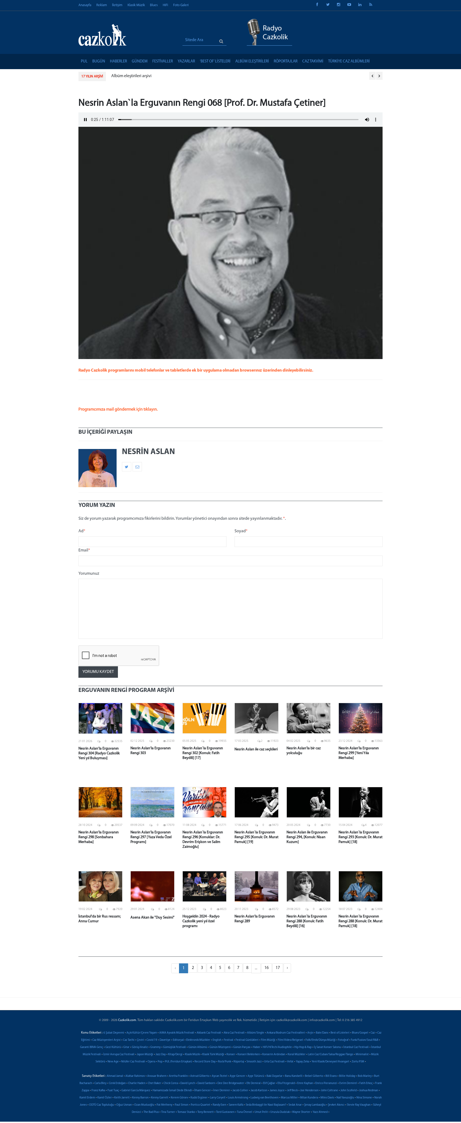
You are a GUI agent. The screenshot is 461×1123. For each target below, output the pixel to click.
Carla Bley (100, 1083)
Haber (256, 1047)
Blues (154, 5)
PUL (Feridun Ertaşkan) (178, 1061)
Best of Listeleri (340, 1032)
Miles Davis (327, 1097)
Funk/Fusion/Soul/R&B (364, 1040)
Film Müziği (268, 1040)
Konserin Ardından (273, 1054)
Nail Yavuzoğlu (345, 1097)
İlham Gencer (202, 1090)
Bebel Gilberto (314, 1076)
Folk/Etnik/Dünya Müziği (320, 1040)
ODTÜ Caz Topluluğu (101, 1105)
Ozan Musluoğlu (144, 1105)
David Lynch (187, 1083)
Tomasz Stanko (186, 1112)
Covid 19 (151, 1040)
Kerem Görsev (179, 1097)
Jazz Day (161, 1054)
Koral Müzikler (296, 1054)
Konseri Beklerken (248, 1054)
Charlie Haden (136, 1083)
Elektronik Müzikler (198, 1040)
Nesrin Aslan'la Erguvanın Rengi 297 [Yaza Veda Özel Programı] (151, 837)
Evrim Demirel (348, 1083)
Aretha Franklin (178, 1076)
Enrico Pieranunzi (326, 1083)
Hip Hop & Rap (303, 1047)
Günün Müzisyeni (220, 1047)
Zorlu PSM (358, 1061)
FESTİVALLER (162, 62)
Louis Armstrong (238, 1097)
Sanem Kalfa (236, 1105)
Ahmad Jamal (115, 1076)
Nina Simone (364, 1097)
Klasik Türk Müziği (213, 1054)
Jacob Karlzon (259, 1090)
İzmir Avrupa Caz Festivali (118, 1054)
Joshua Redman (368, 1090)
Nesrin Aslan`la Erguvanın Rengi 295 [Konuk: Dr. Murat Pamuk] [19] (257, 837)
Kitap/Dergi (175, 1054)
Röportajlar (285, 62)
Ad (81, 531)
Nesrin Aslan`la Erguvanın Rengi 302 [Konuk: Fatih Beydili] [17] (202, 753)
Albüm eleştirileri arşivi (131, 76)
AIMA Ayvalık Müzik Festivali (176, 1032)
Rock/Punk (224, 1061)
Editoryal (178, 1040)
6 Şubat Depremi (114, 1032)
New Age (113, 1061)
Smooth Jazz (254, 1061)
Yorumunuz (88, 574)
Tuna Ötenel (244, 1112)
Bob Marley (365, 1076)
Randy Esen (219, 1105)
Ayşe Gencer (237, 1076)
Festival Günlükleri (247, 1040)
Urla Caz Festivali (274, 1061)
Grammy (155, 1047)
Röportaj (238, 1061)
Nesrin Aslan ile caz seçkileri (256, 749)
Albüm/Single (255, 1032)
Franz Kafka (98, 1090)
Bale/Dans (322, 1032)
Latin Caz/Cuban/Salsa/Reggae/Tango (330, 1054)
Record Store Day (205, 1061)
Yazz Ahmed (320, 1112)
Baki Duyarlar (275, 1076)
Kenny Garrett (159, 1097)
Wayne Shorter (301, 1112)
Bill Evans (331, 1076)
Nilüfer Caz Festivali (133, 1061)
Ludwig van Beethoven (265, 1097)
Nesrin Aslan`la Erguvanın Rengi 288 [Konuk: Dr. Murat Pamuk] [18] (361, 921)
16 (266, 968)
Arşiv (310, 1032)
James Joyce (277, 1090)
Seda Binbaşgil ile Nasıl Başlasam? (266, 1105)
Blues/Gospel (360, 1032)
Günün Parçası (242, 1047)
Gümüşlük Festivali (174, 1047)
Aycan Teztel (219, 1076)
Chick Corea (171, 1083)
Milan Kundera (309, 1097)
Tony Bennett (205, 1112)
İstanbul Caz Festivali (356, 1047)
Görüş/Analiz (140, 1047)
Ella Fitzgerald (286, 1083)
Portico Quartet (200, 1105)
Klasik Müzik (136, 5)
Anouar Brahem (156, 1076)
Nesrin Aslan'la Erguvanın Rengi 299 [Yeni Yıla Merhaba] (359, 753)
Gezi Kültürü (113, 1047)
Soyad (241, 531)
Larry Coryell (217, 1097)
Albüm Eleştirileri (252, 62)
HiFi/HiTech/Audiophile (277, 1047)
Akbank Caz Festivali (209, 1032)
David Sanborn (206, 1083)
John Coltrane (329, 1090)
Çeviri (140, 1040)
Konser (230, 1054)
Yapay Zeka (302, 1061)
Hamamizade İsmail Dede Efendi (172, 1090)
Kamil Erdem (87, 1097)
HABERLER (118, 62)
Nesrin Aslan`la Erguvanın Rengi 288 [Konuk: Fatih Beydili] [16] (307, 921)
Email (84, 550)
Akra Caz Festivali (234, 1032)
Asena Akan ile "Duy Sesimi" (152, 918)
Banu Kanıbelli (294, 1076)
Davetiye (165, 1040)
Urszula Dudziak (280, 1112)
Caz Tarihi (128, 1040)
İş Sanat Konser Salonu (327, 1047)
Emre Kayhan (305, 1083)
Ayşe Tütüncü (256, 1076)
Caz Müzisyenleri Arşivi (106, 1040)
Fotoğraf (343, 1040)
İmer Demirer (221, 1090)
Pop (160, 1061)
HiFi (165, 5)
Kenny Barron (140, 1097)
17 (278, 968)
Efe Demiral (254, 1083)
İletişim (117, 5)
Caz (373, 1032)
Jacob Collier (240, 1090)
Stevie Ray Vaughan (359, 1105)
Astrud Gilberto (199, 1076)
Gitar (126, 1047)
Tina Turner (168, 1112)
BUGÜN (98, 62)
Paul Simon (181, 1105)
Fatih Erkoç (366, 1083)
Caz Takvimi (312, 62)
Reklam (101, 5)
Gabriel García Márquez (135, 1090)
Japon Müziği (145, 1054)
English (217, 1040)
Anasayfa (84, 5)
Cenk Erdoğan (117, 1083)
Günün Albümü (197, 1047)
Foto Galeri (181, 5)
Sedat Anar (295, 1105)
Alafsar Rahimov (135, 1076)
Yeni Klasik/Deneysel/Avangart (330, 1061)
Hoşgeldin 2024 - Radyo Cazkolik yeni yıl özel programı (201, 921)
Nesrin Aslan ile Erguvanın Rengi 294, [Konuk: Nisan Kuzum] (307, 837)
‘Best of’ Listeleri (215, 62)
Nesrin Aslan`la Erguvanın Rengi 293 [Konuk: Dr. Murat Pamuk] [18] (361, 837)
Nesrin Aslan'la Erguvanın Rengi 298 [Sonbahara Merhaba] (98, 837)
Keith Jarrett (122, 1097)
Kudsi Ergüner (199, 1097)
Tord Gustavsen (225, 1112)
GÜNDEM (140, 62)
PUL (84, 62)
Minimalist (362, 1054)
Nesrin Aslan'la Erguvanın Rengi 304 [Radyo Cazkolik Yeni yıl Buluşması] (99, 753)
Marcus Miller (289, 1097)
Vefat (290, 1061)
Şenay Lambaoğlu (314, 1105)
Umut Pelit (261, 1112)
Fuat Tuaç (113, 1090)
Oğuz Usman (124, 1105)
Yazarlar (186, 62)
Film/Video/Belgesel (290, 1040)
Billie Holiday (347, 1076)
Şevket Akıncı (336, 1105)
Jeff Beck (292, 1090)
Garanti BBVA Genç (91, 1047)
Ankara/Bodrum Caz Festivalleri (286, 1032)
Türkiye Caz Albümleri (349, 62)
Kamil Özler (104, 1097)
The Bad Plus (151, 1112)
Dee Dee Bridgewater (230, 1083)
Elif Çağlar (269, 1083)
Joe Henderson (309, 1090)
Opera (151, 1061)
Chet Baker (154, 1083)
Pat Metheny (164, 1105)
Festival (228, 1040)
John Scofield (348, 1090)
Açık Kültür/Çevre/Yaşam (141, 1032)
